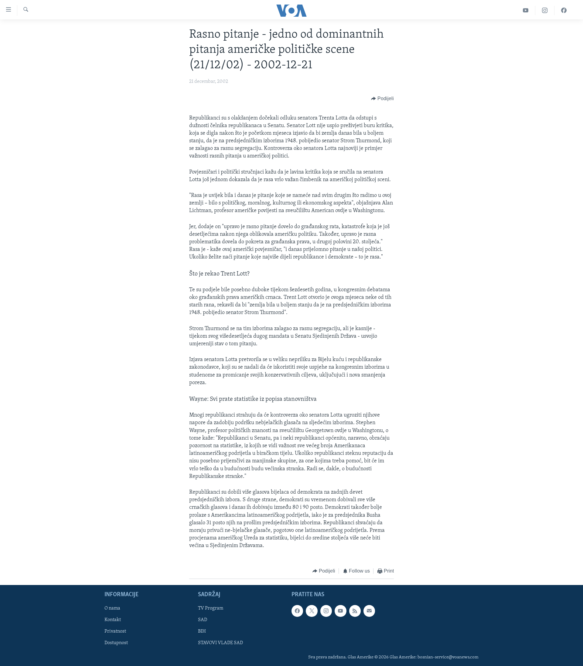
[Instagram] (544, 10)
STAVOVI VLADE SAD (220, 643)
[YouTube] (525, 10)
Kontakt (112, 619)
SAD (202, 619)
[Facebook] (563, 10)
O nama (112, 608)
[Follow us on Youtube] (340, 611)
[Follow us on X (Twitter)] (311, 611)
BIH (202, 631)
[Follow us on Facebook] (297, 611)
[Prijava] (369, 611)
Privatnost (115, 631)
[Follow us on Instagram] (326, 611)
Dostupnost (116, 643)
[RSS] (355, 611)
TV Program (210, 608)
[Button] (382, 99)
